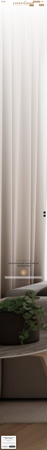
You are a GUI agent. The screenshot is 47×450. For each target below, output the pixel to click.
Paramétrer (5, 446)
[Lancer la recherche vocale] (23, 272)
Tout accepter (12, 446)
